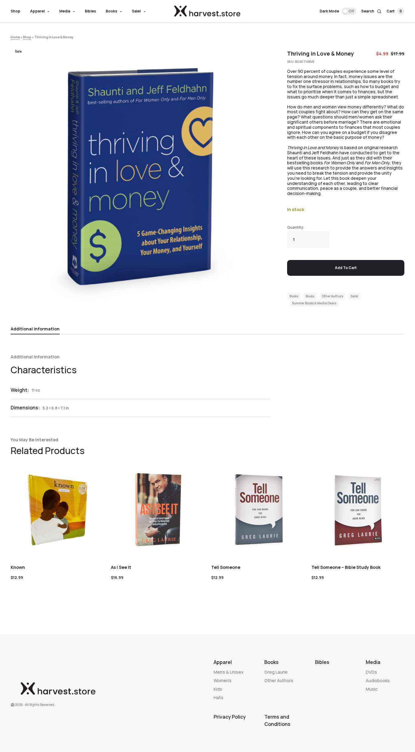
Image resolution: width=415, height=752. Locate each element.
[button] (338, 11)
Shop (27, 37)
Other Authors (332, 296)
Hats (218, 697)
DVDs (371, 672)
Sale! (354, 296)
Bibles (322, 662)
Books (294, 296)
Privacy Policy (230, 716)
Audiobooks (378, 680)
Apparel (223, 662)
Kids (218, 689)
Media (373, 662)
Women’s (223, 680)
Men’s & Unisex (229, 672)
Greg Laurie (276, 672)
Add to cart (346, 267)
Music (372, 689)
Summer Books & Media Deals (314, 303)
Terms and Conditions (277, 720)
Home (15, 37)
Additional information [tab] (35, 329)
